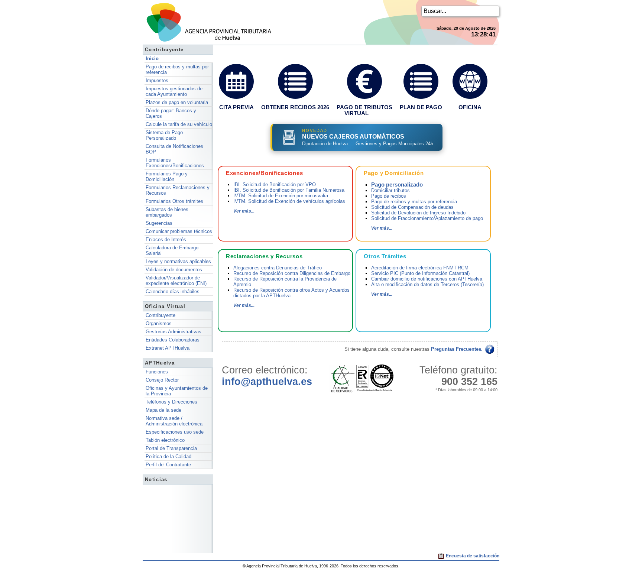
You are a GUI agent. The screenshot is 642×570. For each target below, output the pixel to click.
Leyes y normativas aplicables (178, 261)
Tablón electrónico (165, 440)
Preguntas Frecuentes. (457, 349)
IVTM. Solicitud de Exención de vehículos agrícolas (289, 201)
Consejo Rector (162, 380)
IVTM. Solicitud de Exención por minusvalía (280, 195)
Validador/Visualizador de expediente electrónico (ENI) (176, 280)
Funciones (157, 372)
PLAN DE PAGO (421, 107)
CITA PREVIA (236, 107)
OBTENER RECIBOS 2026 (295, 107)
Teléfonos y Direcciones (171, 402)
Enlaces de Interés (166, 239)
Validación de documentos (174, 269)
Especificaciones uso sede (175, 432)
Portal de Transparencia (171, 448)
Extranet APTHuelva (167, 348)
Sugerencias (159, 223)
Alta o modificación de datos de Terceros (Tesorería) (427, 284)
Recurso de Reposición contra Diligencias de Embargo (291, 273)
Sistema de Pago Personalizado (164, 135)
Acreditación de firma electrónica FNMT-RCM (419, 268)
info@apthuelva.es (267, 381)
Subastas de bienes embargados (167, 212)
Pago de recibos (388, 196)
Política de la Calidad (168, 456)
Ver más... (243, 211)
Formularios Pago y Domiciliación (167, 176)
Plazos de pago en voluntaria (177, 102)
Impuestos (157, 80)
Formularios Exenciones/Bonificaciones (175, 162)
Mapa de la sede (163, 410)
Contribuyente (160, 315)
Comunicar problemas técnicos (179, 231)
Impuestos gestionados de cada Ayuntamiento (174, 91)
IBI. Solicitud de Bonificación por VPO (274, 184)
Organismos (159, 323)
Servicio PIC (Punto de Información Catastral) (420, 273)
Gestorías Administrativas (173, 331)
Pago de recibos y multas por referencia (414, 201)
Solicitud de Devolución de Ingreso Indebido (418, 213)
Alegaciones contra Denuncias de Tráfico (277, 268)
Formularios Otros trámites (174, 201)
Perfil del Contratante (168, 464)
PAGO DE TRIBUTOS (364, 107)
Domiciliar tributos (390, 190)
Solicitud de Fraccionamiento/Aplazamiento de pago (427, 218)
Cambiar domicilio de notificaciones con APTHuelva (426, 279)
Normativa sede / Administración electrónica (174, 421)
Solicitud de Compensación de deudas (412, 207)
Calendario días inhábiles (173, 291)
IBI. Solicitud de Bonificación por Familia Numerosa (288, 190)
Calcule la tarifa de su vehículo (179, 124)
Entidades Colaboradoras (173, 340)
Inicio (152, 58)
